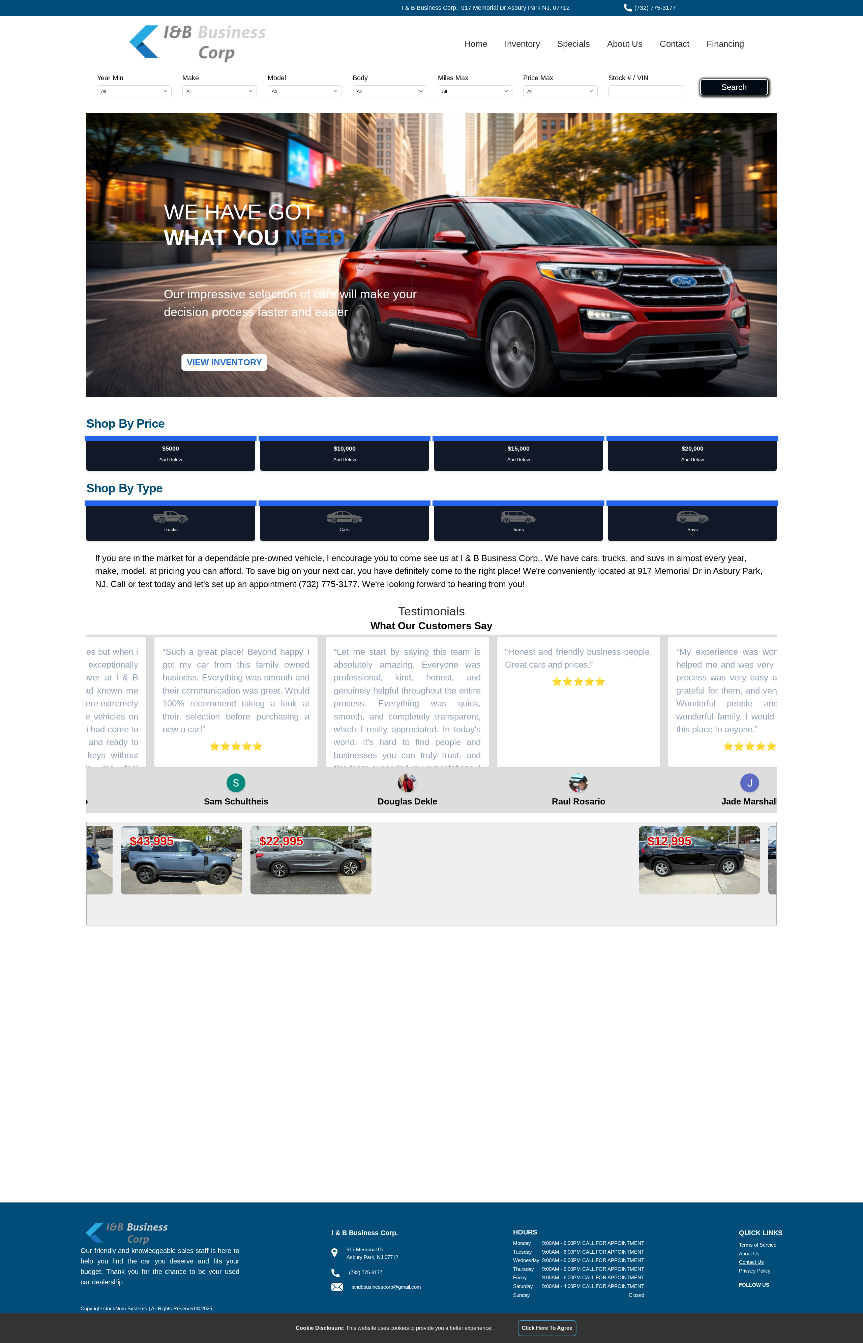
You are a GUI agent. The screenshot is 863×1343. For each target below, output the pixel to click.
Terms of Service (757, 1245)
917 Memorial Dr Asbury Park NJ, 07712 (515, 7)
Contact (674, 44)
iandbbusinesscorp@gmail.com (386, 1287)
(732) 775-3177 (655, 7)
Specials (573, 44)
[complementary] (843, 1323)
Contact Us (751, 1262)
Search (734, 87)
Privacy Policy (755, 1271)
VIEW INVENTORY (224, 362)
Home (475, 44)
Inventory (522, 44)
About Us (625, 44)
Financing (725, 44)
